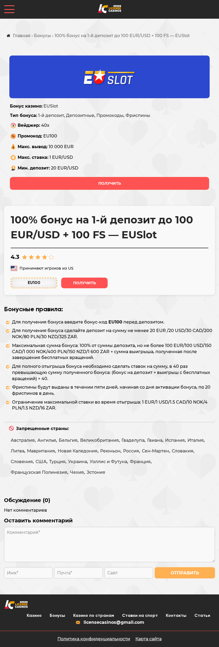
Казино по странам (93, 616)
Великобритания (99, 440)
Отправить (185, 572)
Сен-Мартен (155, 450)
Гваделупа (133, 440)
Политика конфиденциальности (93, 638)
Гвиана (154, 440)
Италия (195, 440)
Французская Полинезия (39, 472)
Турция (57, 461)
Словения (22, 461)
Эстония (96, 472)
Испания (175, 440)
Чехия (77, 472)
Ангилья (46, 440)
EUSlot (51, 106)
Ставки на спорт (140, 616)
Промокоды (109, 115)
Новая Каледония (77, 450)
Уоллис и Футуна (108, 461)
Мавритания (41, 450)
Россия (131, 450)
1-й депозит (51, 115)
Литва (17, 450)
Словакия (182, 450)
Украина (77, 461)
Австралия (23, 440)
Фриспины (138, 115)
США (41, 461)
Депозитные (80, 115)
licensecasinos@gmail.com (114, 622)
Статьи (202, 616)
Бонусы (57, 616)
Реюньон (110, 450)
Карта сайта (148, 638)
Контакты (176, 616)
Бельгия (68, 440)
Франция (140, 461)
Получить (109, 183)
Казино (34, 616)
